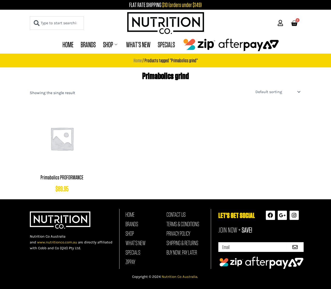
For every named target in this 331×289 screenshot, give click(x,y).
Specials (166, 44)
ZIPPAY (130, 262)
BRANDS (88, 44)
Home (68, 44)
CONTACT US (176, 214)
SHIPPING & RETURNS (182, 243)
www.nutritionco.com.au (57, 242)
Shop (108, 44)
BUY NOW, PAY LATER (181, 252)
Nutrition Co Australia (179, 276)
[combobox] (57, 23)
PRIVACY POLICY (178, 233)
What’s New (138, 44)
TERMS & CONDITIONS (182, 224)
